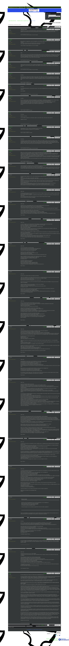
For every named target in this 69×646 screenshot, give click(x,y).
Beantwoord (53, 22)
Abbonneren (58, 632)
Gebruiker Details (28, 7)
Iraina (10, 573)
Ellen (10, 29)
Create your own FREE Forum (52, 638)
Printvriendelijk (58, 22)
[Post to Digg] (58, 635)
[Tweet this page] (56, 635)
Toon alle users (21, 7)
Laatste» (42, 26)
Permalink (44, 29)
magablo (10, 39)
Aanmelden (58, 16)
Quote (53, 29)
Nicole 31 (10, 73)
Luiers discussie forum (12, 20)
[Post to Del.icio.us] (59, 635)
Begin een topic (47, 22)
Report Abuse (55, 640)
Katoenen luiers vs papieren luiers (23, 20)
